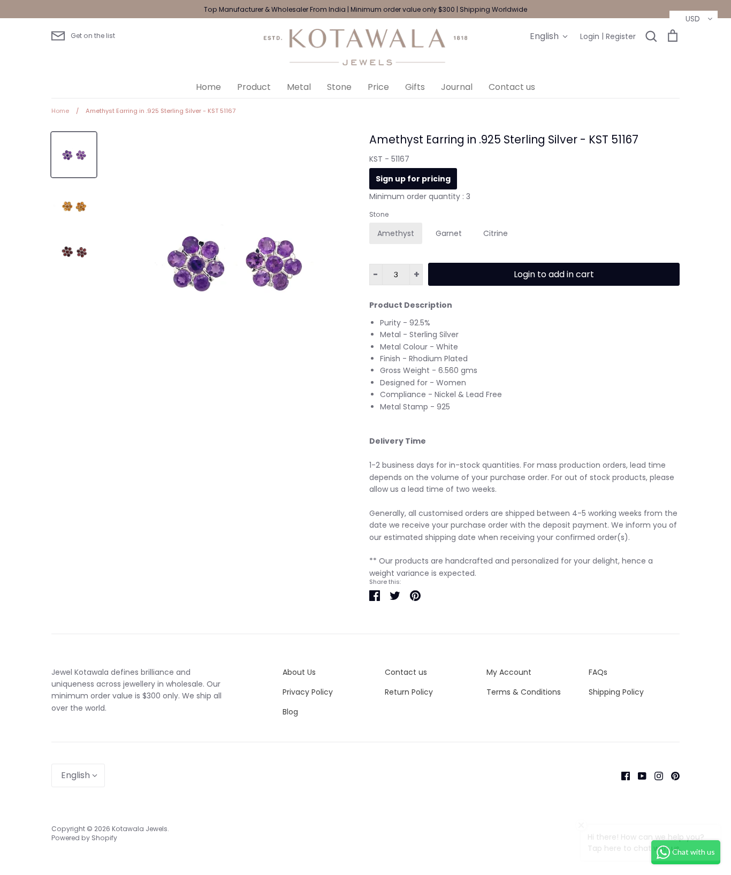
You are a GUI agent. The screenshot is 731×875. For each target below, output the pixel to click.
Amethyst (395, 233)
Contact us (512, 87)
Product (254, 87)
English (544, 36)
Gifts (415, 87)
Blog (290, 711)
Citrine (495, 233)
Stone (339, 87)
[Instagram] (654, 775)
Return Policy (409, 692)
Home (208, 87)
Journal (457, 87)
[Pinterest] (671, 775)
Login (589, 36)
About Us (299, 672)
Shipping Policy (616, 692)
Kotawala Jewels (139, 828)
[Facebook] (621, 775)
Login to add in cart (554, 274)
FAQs (598, 672)
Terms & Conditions (523, 692)
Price (378, 87)
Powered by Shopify (84, 837)
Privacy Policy (308, 692)
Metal (299, 87)
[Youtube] (638, 775)
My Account (508, 672)
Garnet (449, 233)
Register (621, 36)
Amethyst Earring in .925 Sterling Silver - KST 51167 (503, 139)
